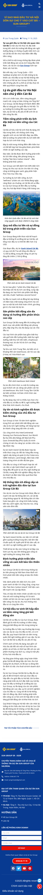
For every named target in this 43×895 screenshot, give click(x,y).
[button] (39, 3)
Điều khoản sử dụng (12, 891)
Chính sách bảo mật (21, 886)
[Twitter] (18, 868)
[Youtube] (24, 868)
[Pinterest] (29, 868)
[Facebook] (13, 868)
